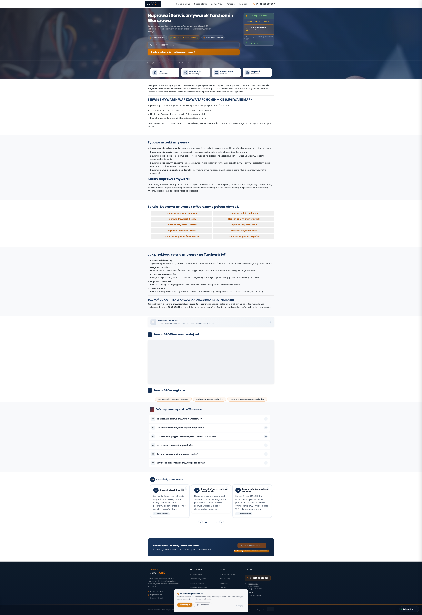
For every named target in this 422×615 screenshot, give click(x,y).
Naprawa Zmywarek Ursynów (244, 236)
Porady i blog (225, 579)
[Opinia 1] (206, 522)
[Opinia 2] (211, 522)
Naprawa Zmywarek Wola (244, 230)
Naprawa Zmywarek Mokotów (182, 224)
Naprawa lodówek (197, 583)
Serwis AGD (216, 4)
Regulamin (224, 583)
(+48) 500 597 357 (259, 578)
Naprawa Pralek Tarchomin (244, 213)
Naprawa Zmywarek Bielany (182, 219)
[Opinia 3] (216, 522)
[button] (184, 37)
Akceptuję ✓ (185, 605)
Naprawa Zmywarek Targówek (243, 219)
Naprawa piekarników (198, 587)
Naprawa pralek (196, 574)
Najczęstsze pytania (228, 574)
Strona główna (183, 4)
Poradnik (230, 4)
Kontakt (243, 4)
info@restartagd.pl (255, 595)
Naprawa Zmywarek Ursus (244, 224)
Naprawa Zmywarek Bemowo (182, 213)
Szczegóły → (240, 606)
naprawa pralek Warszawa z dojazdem (173, 399)
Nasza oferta (200, 4)
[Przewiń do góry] (270, 609)
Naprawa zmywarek (198, 579)
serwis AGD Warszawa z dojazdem (209, 399)
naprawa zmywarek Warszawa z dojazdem (247, 399)
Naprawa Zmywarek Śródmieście (182, 236)
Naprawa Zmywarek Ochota (181, 230)
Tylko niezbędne (202, 605)
